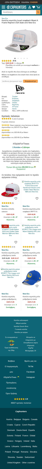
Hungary (18, 441)
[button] (14, 58)
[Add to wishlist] (16, 198)
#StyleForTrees (10, 377)
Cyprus (17, 425)
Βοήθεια (11, 361)
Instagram (30, 377)
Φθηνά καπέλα (21, 323)
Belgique (17, 419)
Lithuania (15, 446)
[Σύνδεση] (30, 7)
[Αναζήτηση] (38, 12)
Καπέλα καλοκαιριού (21, 320)
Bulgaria (26, 419)
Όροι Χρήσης (11, 393)
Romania (24, 452)
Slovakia (33, 452)
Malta (34, 446)
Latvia (7, 446)
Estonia (10, 436)
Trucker (15, 96)
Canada (34, 419)
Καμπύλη (15, 105)
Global (32, 436)
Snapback (15, 100)
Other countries (28, 463)
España (31, 430)
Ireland (26, 441)
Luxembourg (26, 446)
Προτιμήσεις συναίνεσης (11, 385)
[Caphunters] (12, 7)
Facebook (31, 372)
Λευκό (14, 109)
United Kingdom (13, 463)
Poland (8, 452)
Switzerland (29, 457)
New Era (5, 18)
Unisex (14, 102)
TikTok (30, 366)
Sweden (19, 457)
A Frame (15, 107)
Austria (9, 419)
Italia (33, 441)
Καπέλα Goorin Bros (21, 326)
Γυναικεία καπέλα (21, 329)
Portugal (15, 452)
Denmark (11, 430)
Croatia (10, 425)
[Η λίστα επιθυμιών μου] (34, 7)
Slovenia (11, 457)
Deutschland (21, 430)
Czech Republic (28, 425)
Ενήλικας (15, 98)
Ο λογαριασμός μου (11, 369)
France (25, 436)
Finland (18, 436)
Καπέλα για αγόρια (21, 332)
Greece (10, 441)
